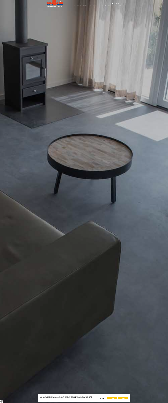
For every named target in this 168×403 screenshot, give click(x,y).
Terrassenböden (93, 5)
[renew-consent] (1, 401)
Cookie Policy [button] (75, 397)
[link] (73, 6)
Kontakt (119, 5)
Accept (123, 398)
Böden (85, 5)
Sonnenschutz (102, 5)
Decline (112, 398)
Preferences (101, 398)
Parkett (79, 5)
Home (73, 5)
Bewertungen (112, 5)
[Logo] (55, 3)
